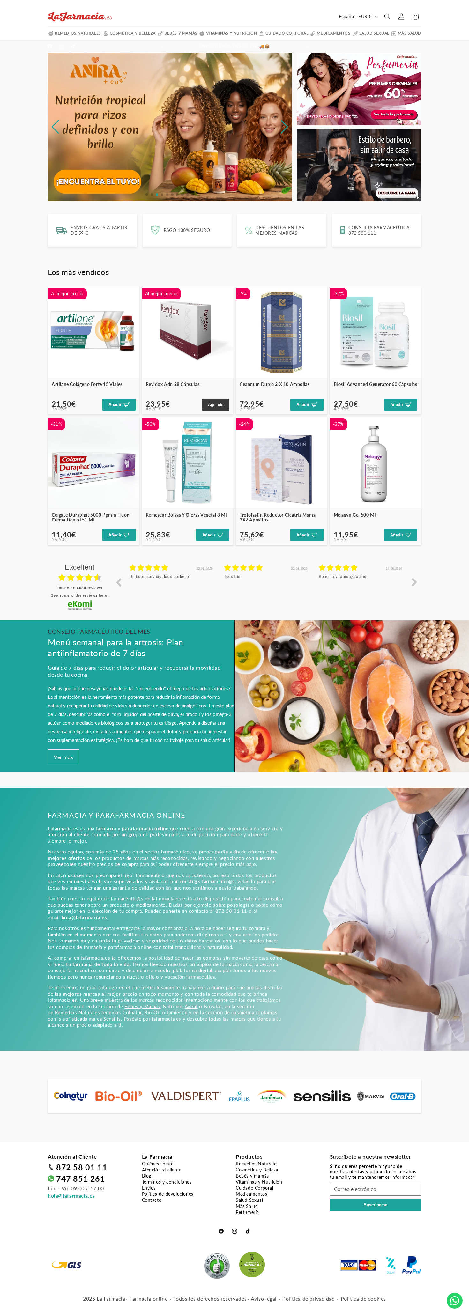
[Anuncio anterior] (162, 47)
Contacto (152, 1200)
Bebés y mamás (180, 33)
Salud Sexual (374, 33)
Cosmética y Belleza (133, 33)
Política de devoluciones (167, 1194)
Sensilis (112, 1019)
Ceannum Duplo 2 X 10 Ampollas (274, 384)
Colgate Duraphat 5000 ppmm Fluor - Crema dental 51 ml (91, 517)
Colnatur (132, 1012)
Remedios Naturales (78, 33)
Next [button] (414, 582)
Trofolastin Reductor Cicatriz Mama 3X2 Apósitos (278, 517)
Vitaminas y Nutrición (231, 33)
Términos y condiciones (167, 1182)
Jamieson (177, 1012)
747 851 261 (80, 1178)
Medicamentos (333, 33)
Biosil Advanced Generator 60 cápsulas (375, 384)
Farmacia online (149, 1299)
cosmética (242, 1012)
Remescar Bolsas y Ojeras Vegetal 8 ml (186, 515)
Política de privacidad (308, 1299)
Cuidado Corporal (287, 33)
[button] (387, 17)
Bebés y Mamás (142, 1006)
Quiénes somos (158, 1163)
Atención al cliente (162, 1169)
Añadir (115, 404)
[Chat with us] (455, 1301)
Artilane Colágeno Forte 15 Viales (87, 384)
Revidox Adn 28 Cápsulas (173, 384)
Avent (191, 1006)
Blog (146, 1175)
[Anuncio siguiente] (307, 47)
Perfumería (247, 1212)
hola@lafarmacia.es (71, 1196)
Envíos (149, 1188)
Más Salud (409, 33)
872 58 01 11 (81, 1167)
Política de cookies (363, 1299)
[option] (171, 587)
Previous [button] (118, 582)
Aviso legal (264, 1299)
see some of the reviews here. (79, 595)
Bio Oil (152, 1012)
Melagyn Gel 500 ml (355, 515)
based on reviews (79, 588)
